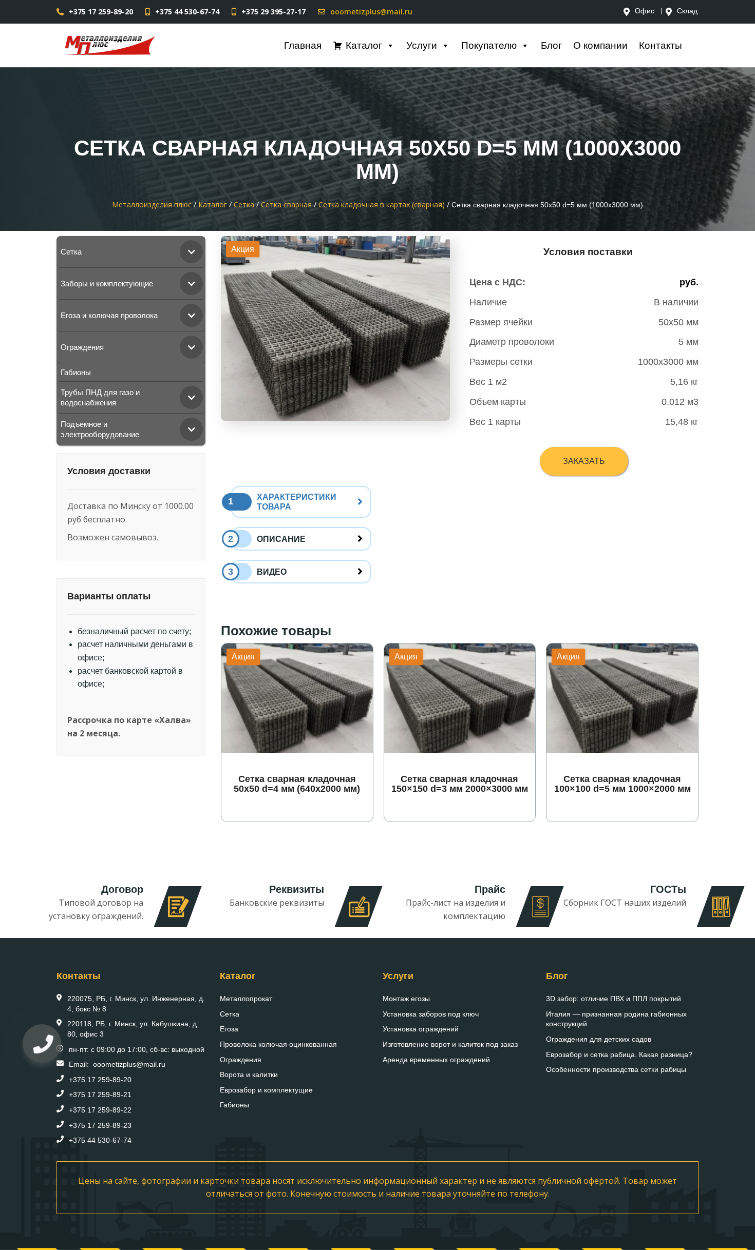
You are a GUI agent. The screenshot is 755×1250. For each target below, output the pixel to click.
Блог (551, 45)
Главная (303, 45)
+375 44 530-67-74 (187, 11)
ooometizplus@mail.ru (371, 11)
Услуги (421, 45)
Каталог (364, 45)
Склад (687, 11)
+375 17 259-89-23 (100, 1125)
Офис (644, 11)
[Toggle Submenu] (191, 251)
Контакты (660, 45)
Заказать (584, 461)
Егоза (229, 1029)
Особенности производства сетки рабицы (616, 1069)
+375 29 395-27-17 (273, 11)
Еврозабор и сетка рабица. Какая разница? (619, 1054)
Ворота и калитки (249, 1074)
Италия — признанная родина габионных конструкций (616, 1019)
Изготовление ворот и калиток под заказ (450, 1044)
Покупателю (489, 45)
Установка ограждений (421, 1029)
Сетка (229, 1014)
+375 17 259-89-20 (101, 11)
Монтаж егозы (406, 998)
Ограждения (240, 1060)
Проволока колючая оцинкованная (278, 1044)
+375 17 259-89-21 (100, 1094)
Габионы (234, 1105)
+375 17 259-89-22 (100, 1110)
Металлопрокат (246, 998)
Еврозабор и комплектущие (266, 1090)
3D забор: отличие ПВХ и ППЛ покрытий (613, 998)
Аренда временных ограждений (436, 1060)
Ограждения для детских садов (598, 1039)
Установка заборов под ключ (431, 1014)
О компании (600, 45)
